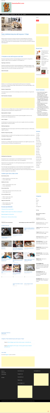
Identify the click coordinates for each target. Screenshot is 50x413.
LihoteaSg (37, 218)
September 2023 (39, 162)
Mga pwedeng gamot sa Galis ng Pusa (7, 214)
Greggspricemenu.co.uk (40, 232)
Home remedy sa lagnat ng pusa (29, 248)
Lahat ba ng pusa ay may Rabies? (17, 234)
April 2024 (37, 152)
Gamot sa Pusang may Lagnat (28, 283)
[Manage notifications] (48, 411)
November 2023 (38, 159)
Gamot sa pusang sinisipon (16, 273)
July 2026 (37, 133)
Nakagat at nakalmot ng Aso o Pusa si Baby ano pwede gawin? (11, 211)
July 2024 (37, 148)
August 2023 (38, 163)
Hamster (24, 14)
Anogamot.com (20, 373)
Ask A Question (13, 14)
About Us (3, 371)
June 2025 (38, 135)
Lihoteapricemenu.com (40, 222)
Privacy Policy (3, 374)
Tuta (21, 14)
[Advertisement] (18, 50)
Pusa (19, 14)
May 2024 (37, 151)
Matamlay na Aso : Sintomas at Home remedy (9, 216)
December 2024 (38, 143)
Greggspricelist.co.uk (39, 227)
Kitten (37, 201)
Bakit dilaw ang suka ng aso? (43, 115)
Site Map (37, 210)
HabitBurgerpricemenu (40, 236)
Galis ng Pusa (3, 248)
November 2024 (38, 144)
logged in (7, 354)
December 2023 (38, 157)
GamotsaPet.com (18, 3)
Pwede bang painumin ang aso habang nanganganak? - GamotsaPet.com (42, 104)
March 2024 (38, 154)
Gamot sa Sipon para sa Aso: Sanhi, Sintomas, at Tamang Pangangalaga (42, 64)
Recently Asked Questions (5, 14)
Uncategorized (38, 206)
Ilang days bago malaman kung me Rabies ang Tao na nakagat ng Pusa (18, 249)
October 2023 (38, 160)
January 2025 (38, 141)
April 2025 (37, 138)
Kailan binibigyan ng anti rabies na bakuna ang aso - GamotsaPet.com (19, 342)
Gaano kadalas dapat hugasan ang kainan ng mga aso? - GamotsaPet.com (42, 93)
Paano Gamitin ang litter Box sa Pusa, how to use (5, 260)
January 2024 (38, 156)
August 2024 (38, 146)
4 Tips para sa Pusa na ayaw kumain (7, 209)
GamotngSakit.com (39, 271)
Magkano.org (38, 258)
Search (37, 17)
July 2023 (37, 165)
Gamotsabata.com (21, 370)
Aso (16, 14)
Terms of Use (3, 372)
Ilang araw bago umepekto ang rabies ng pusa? (5, 333)
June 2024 (38, 149)
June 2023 (38, 167)
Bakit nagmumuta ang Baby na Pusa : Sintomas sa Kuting (6, 237)
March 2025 (38, 140)
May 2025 (37, 137)
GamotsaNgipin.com (21, 383)
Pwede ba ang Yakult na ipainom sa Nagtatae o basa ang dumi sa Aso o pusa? (29, 229)
